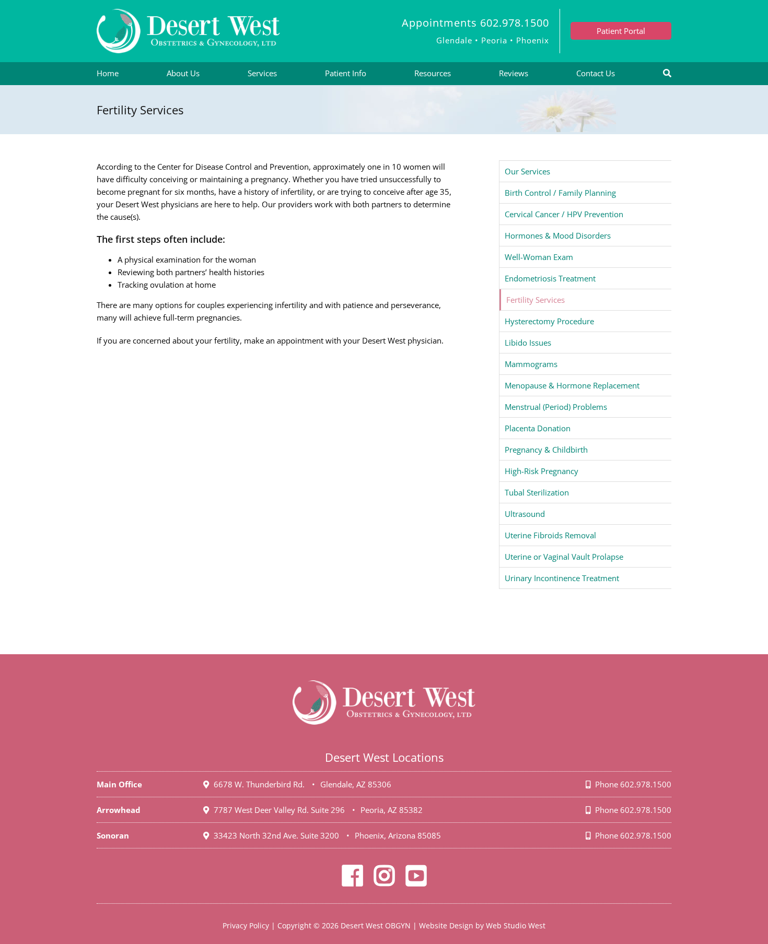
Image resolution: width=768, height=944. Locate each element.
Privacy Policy (246, 925)
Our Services (527, 171)
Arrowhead (119, 810)
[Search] (667, 73)
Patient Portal (621, 31)
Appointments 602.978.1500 (475, 23)
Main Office (119, 784)
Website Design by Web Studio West (482, 925)
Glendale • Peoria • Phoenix (492, 40)
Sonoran (113, 835)
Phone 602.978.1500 (632, 784)
